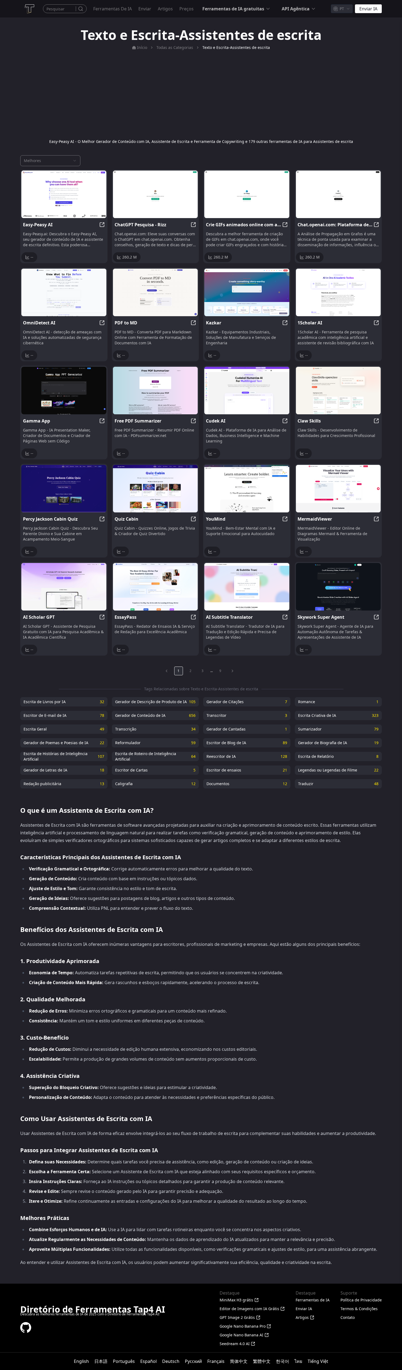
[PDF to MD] (155, 292)
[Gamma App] (63, 390)
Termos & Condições (359, 1308)
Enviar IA (304, 1308)
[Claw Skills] (338, 390)
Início (142, 47)
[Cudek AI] (246, 390)
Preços (186, 9)
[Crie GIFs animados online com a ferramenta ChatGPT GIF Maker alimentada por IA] (246, 194)
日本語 (100, 1361)
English (81, 1361)
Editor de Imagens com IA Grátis (249, 1308)
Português (124, 1361)
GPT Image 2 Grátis (237, 1317)
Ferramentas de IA (112, 9)
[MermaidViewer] (338, 488)
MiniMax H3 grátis (236, 1299)
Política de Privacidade (361, 1299)
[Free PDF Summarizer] (155, 390)
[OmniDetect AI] (63, 292)
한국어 (282, 1361)
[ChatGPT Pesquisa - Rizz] (155, 194)
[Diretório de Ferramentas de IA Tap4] (29, 8)
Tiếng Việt (318, 1361)
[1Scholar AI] (338, 292)
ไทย (298, 1361)
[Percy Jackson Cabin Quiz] (63, 488)
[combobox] (342, 8)
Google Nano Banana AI (241, 1334)
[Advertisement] (201, 94)
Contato (347, 1317)
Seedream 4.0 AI (235, 1343)
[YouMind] (246, 488)
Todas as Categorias (174, 47)
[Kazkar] (246, 292)
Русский (193, 1361)
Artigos (165, 9)
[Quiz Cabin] (155, 488)
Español (148, 1361)
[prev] (166, 671)
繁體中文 (261, 1361)
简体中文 (238, 1361)
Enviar (144, 9)
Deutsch (170, 1361)
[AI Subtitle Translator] (246, 587)
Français (216, 1361)
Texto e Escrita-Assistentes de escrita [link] (236, 47)
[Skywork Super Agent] (338, 587)
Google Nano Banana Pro (243, 1326)
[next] (232, 671)
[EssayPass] (155, 587)
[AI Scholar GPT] (63, 587)
